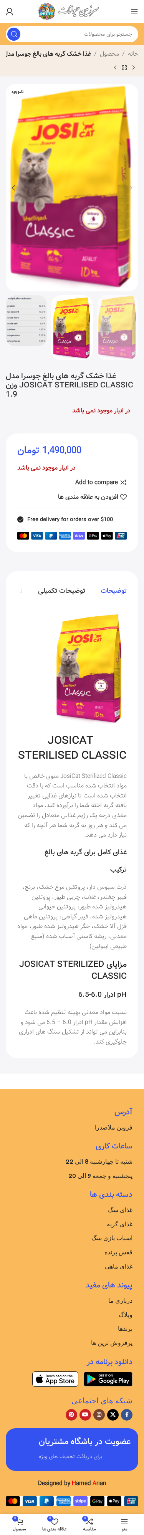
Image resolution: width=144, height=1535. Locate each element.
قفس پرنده (118, 1252)
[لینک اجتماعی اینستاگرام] (99, 1415)
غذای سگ (120, 1210)
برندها (125, 1328)
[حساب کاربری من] (9, 11)
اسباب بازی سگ (111, 1238)
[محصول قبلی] (133, 67)
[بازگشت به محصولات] (124, 67)
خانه (133, 54)
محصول (109, 54)
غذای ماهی (118, 1266)
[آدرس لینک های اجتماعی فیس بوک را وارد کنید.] (126, 1415)
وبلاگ (125, 1314)
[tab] (114, 591)
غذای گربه (119, 1224)
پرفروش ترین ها (111, 1342)
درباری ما (120, 1300)
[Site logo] (72, 11)
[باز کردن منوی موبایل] (134, 11)
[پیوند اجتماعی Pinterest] (71, 1415)
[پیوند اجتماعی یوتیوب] (85, 1415)
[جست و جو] (13, 34)
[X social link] (113, 1415)
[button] (130, 187)
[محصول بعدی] (115, 67)
